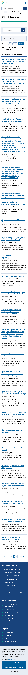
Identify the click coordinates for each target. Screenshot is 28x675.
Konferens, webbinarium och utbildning (13, 589)
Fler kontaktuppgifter (11, 579)
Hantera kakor (14, 671)
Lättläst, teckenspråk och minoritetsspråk (12, 605)
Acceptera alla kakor (14, 663)
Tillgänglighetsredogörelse (12, 612)
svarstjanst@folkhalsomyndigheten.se (13, 572)
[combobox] (14, 8)
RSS (5, 638)
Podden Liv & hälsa (10, 641)
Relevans (21, 43)
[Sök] (25, 8)
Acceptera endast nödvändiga (14, 667)
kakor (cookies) (11, 659)
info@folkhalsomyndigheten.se (10, 569)
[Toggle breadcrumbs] (5, 12)
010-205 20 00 (17, 576)
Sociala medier (8, 632)
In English (7, 621)
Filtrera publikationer (9, 38)
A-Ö (10, 43)
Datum (14, 43)
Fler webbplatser (9, 609)
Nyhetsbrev (7, 635)
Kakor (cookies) (9, 615)
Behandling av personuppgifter (13, 593)
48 (21, 556)
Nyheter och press (9, 585)
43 (11, 556)
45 (16, 556)
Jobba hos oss (8, 582)
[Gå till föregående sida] (5, 556)
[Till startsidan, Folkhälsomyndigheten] (7, 2)
